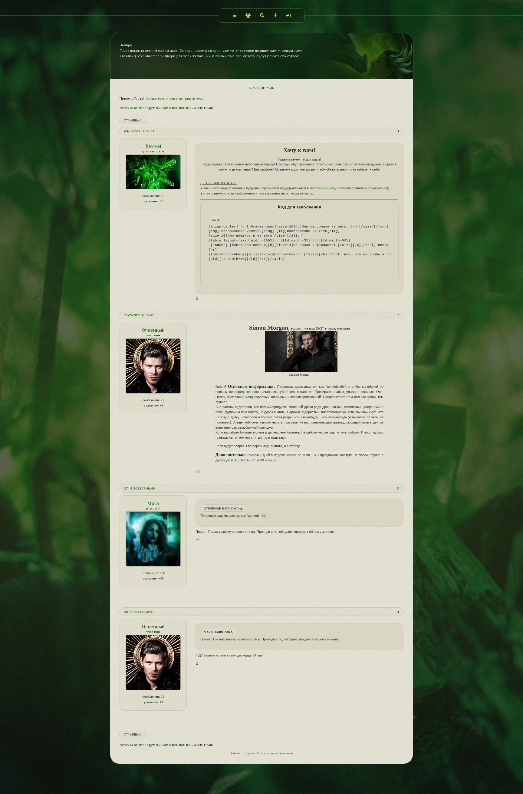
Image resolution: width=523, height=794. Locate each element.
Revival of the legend (139, 107)
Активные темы (262, 88)
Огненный (153, 330)
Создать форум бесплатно (275, 753)
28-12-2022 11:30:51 (138, 611)
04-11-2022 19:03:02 (139, 131)
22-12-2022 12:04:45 (139, 315)
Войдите (153, 98)
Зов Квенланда (175, 107)
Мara (153, 503)
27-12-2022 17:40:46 (139, 488)
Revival (153, 146)
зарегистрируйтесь (186, 98)
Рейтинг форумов (243, 753)
